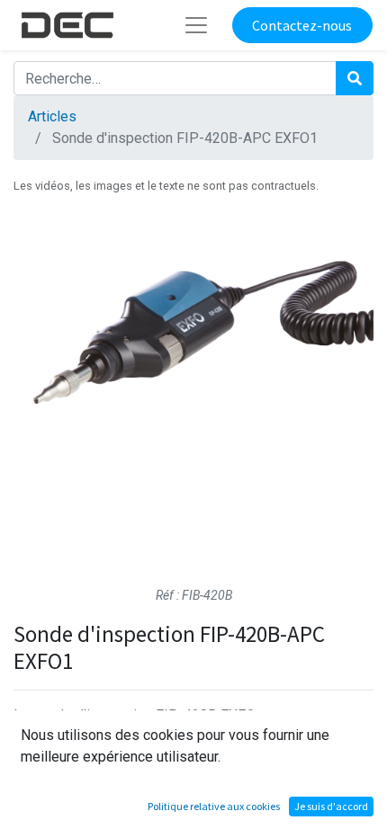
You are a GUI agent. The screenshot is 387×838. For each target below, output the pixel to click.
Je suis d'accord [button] (331, 806)
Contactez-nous (302, 25)
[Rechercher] (355, 78)
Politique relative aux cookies (214, 806)
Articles (52, 116)
